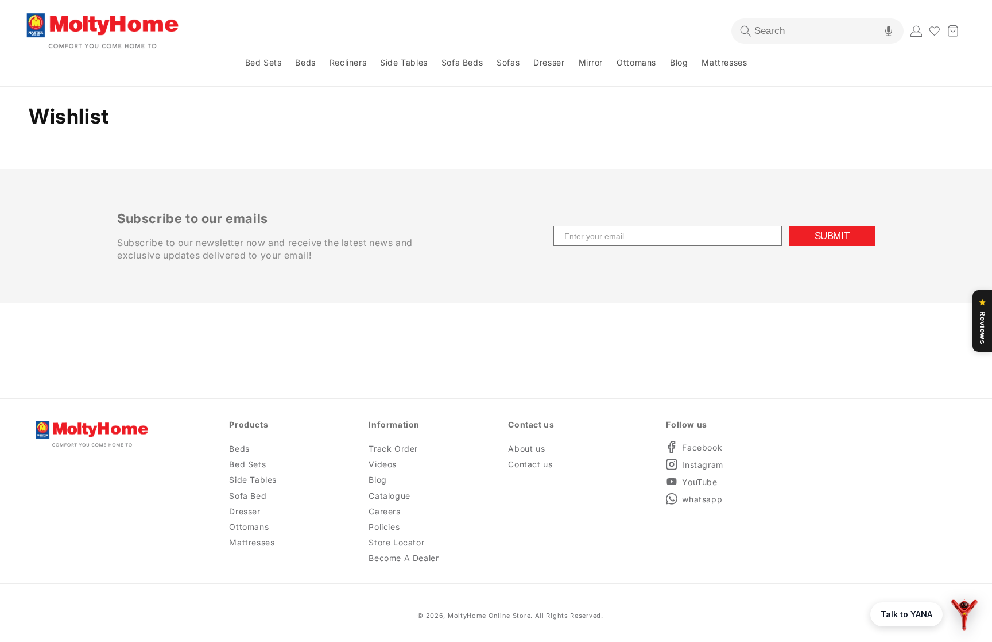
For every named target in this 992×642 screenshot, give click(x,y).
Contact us (530, 464)
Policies (384, 527)
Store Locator (396, 542)
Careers (384, 511)
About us (526, 448)
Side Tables (253, 480)
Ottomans (249, 527)
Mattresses (251, 542)
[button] (817, 31)
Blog (377, 480)
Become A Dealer (404, 558)
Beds (239, 448)
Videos (383, 464)
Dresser (244, 511)
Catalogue (389, 496)
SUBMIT (832, 235)
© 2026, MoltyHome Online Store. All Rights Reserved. (510, 616)
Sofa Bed (247, 496)
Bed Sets (247, 464)
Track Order (393, 448)
